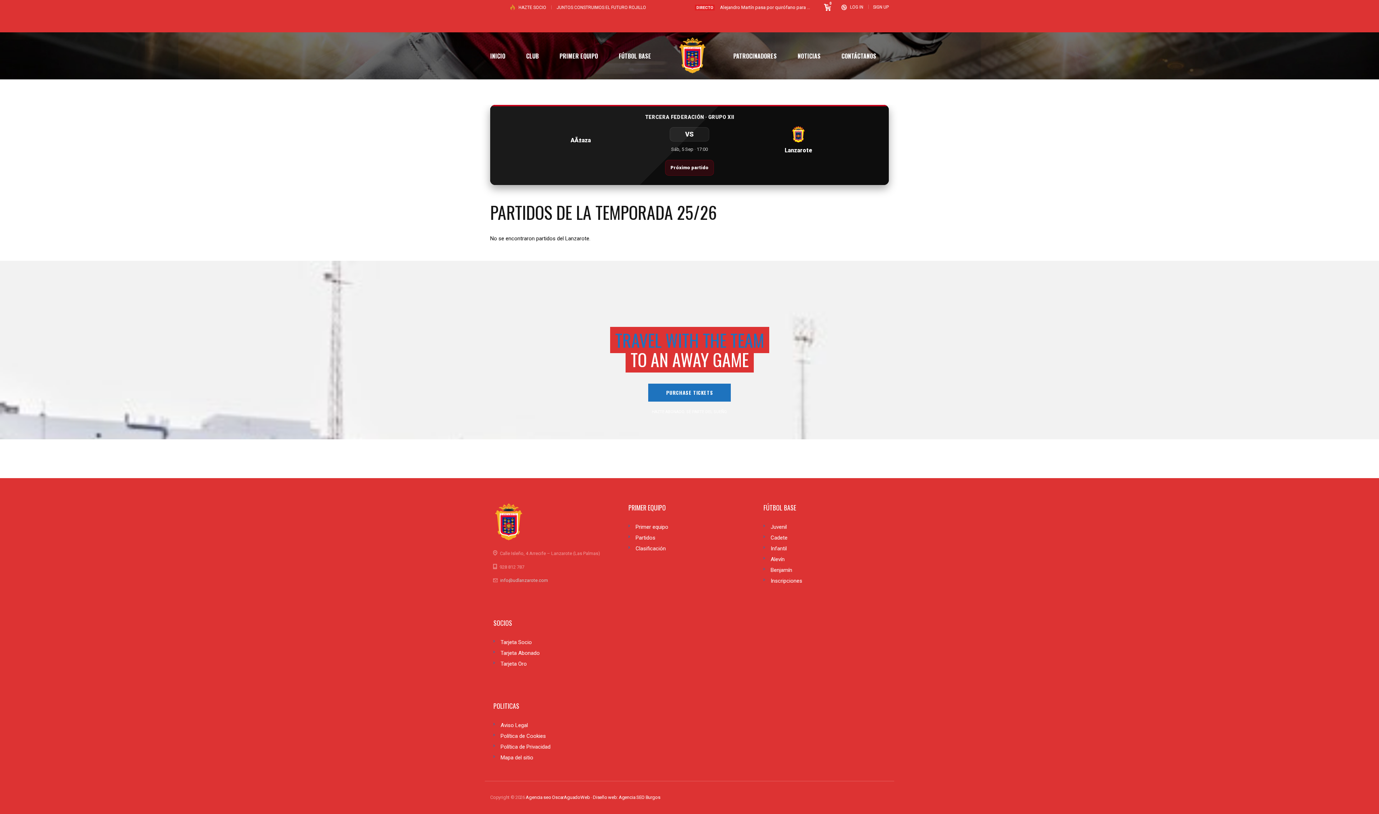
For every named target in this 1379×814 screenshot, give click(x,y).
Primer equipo (652, 527)
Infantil (779, 548)
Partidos (645, 538)
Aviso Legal (514, 725)
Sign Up (881, 7)
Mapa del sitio (517, 757)
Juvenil (779, 527)
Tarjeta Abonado (520, 653)
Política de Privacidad (526, 747)
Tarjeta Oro (514, 664)
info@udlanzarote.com (524, 580)
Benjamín (781, 570)
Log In (856, 7)
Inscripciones (786, 581)
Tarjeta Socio (516, 642)
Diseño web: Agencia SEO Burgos (626, 797)
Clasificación (651, 548)
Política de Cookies (523, 736)
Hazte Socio (532, 7)
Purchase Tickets (689, 392)
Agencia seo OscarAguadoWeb (558, 797)
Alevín (778, 559)
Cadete (779, 538)
